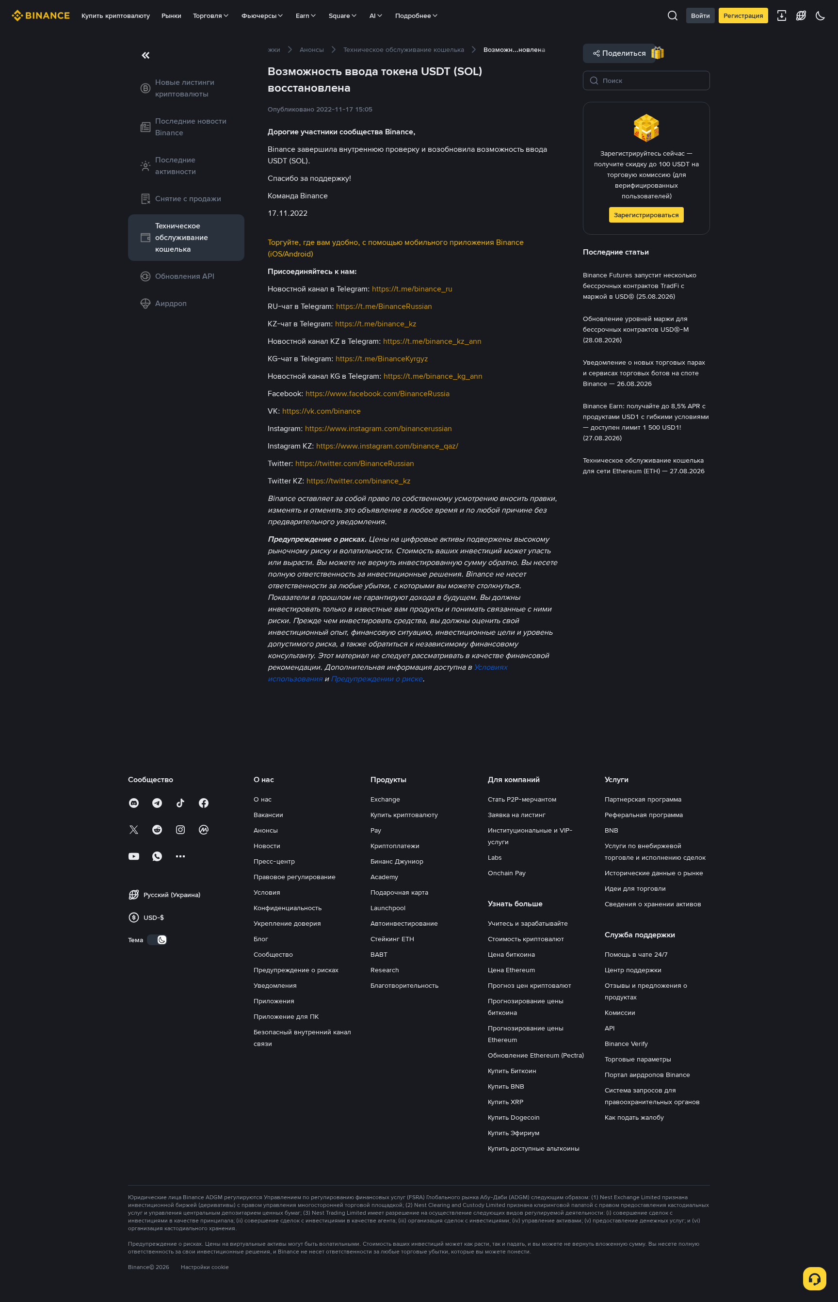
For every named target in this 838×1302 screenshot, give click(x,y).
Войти (700, 15)
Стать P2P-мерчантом (522, 799)
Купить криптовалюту (115, 15)
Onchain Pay (507, 872)
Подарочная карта (399, 892)
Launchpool (388, 907)
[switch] (157, 939)
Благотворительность (404, 985)
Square (339, 15)
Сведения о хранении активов (653, 904)
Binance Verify (626, 1043)
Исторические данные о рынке (654, 872)
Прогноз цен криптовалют (529, 985)
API (609, 1028)
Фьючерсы (259, 15)
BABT (379, 954)
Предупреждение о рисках (296, 969)
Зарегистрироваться (646, 214)
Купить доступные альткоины (534, 1148)
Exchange (385, 799)
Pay (376, 830)
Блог (261, 938)
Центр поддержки (633, 969)
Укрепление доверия (287, 923)
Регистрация (743, 15)
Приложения (274, 1001)
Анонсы (266, 830)
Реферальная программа (644, 814)
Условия (267, 892)
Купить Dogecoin (514, 1117)
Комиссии (620, 1012)
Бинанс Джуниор (397, 861)
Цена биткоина (511, 954)
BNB (611, 830)
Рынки (171, 15)
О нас (263, 799)
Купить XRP (505, 1101)
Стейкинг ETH (392, 938)
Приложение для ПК (286, 1016)
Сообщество (273, 954)
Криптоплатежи (395, 845)
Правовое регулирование (295, 876)
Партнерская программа (643, 799)
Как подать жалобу (634, 1117)
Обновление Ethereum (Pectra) (536, 1055)
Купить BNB (506, 1086)
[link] (186, 88)
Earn (302, 15)
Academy (384, 876)
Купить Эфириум (513, 1132)
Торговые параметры (638, 1059)
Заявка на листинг (517, 814)
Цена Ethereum (511, 969)
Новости (267, 845)
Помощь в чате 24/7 (636, 954)
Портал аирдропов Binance (647, 1074)
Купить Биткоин (512, 1070)
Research (385, 969)
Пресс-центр (274, 861)
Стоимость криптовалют (526, 938)
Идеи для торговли (635, 888)
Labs (495, 857)
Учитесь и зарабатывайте (528, 923)
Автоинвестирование (404, 923)
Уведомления (275, 985)
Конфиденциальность (288, 907)
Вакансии (268, 814)
